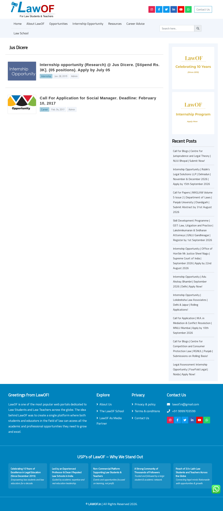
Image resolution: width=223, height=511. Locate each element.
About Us (105, 404)
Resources (115, 23)
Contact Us (203, 9)
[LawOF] (75, 9)
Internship (46, 76)
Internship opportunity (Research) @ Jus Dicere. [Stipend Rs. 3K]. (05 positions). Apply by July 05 (100, 67)
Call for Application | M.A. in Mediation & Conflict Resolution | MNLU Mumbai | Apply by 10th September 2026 (192, 325)
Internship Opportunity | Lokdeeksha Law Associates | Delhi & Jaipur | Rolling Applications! (190, 302)
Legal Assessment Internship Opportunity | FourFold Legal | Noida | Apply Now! (190, 369)
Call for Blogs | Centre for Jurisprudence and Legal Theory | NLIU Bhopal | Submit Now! (192, 156)
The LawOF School (111, 411)
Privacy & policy (145, 404)
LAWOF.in (95, 504)
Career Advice (135, 23)
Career (44, 109)
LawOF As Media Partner (109, 421)
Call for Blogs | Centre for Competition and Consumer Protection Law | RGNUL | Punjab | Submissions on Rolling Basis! (193, 348)
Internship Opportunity (87, 23)
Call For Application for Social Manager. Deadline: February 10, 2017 (98, 100)
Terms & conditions (147, 411)
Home (18, 23)
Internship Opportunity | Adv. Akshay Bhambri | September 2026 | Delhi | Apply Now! (190, 281)
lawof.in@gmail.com (185, 404)
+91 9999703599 (183, 411)
